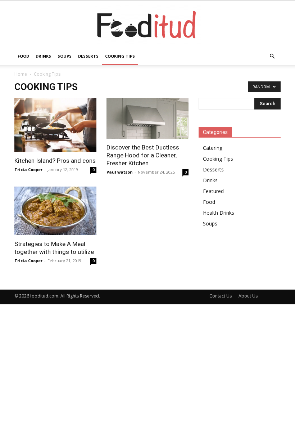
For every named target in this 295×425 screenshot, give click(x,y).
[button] (272, 56)
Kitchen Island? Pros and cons (55, 160)
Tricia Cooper (28, 169)
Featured (213, 191)
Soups (65, 56)
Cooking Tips (120, 56)
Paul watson (119, 172)
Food (23, 56)
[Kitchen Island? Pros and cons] (55, 125)
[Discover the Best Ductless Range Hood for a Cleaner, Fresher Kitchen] (147, 118)
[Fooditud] (147, 24)
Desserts (88, 56)
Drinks (43, 56)
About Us (248, 296)
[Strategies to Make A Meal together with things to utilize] (55, 211)
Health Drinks (218, 212)
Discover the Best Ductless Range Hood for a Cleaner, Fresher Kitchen (142, 155)
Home (20, 74)
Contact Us (220, 296)
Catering (212, 147)
